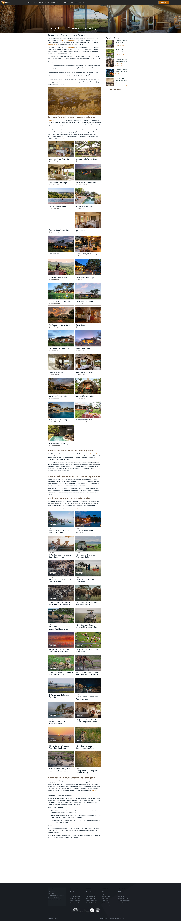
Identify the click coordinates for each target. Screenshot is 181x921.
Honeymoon (61, 138)
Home (49, 30)
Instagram (56, 918)
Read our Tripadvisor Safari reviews (75, 509)
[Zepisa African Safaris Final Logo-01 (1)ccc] (5, 1)
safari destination (52, 44)
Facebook (50, 918)
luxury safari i (52, 781)
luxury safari (52, 120)
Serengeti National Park (68, 40)
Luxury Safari (70, 47)
